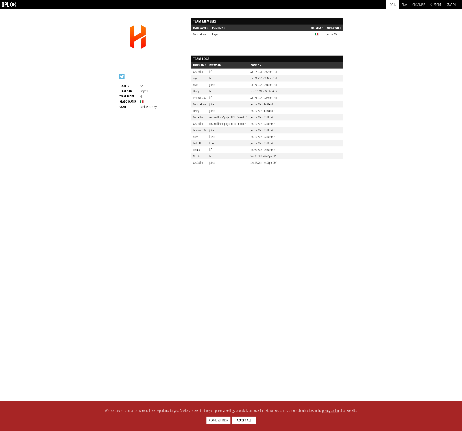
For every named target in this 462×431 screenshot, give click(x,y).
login (392, 4)
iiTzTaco (196, 150)
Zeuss (195, 137)
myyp (195, 78)
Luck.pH (197, 143)
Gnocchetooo (199, 104)
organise (418, 4)
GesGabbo (198, 72)
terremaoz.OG (199, 98)
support (435, 4)
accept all (244, 420)
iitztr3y (196, 91)
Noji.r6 (196, 156)
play (404, 4)
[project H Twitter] (122, 76)
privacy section (330, 410)
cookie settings (218, 420)
